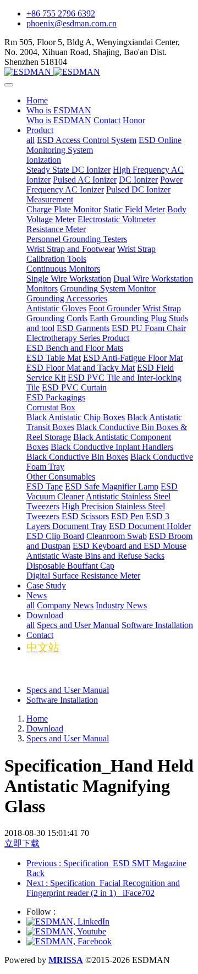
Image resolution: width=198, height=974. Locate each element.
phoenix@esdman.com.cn (71, 23)
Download (44, 728)
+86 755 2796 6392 (60, 13)
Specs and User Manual (67, 690)
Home (37, 100)
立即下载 (22, 843)
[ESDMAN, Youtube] (66, 931)
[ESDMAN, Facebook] (69, 941)
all (30, 140)
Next (103, 888)
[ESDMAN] (99, 72)
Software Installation (62, 700)
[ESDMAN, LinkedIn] (67, 921)
